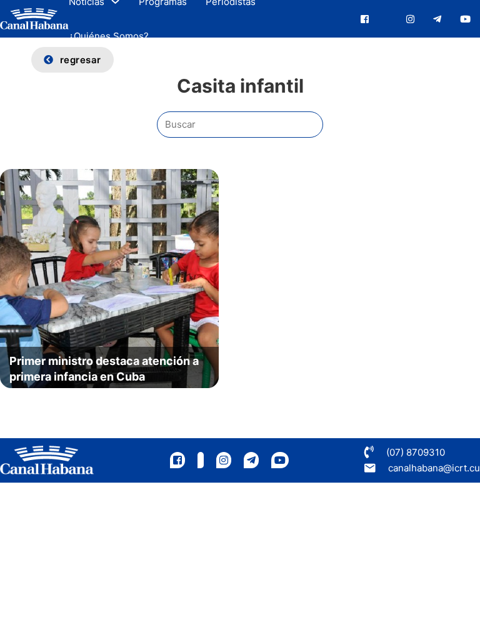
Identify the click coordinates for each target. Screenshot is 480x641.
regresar (80, 60)
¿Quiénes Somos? (109, 36)
